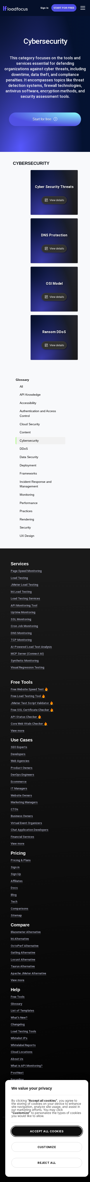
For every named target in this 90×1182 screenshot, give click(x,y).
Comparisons (19, 908)
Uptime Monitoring (23, 612)
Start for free (64, 8)
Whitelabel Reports (23, 1045)
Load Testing (19, 578)
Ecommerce (18, 781)
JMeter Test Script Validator (30, 703)
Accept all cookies (47, 1131)
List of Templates (22, 1010)
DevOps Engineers (22, 774)
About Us (17, 1059)
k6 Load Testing (21, 591)
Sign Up (16, 874)
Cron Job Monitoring (24, 626)
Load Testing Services (25, 598)
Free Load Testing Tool (26, 696)
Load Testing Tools (23, 1031)
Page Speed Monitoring (26, 571)
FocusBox (17, 1079)
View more (17, 730)
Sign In (44, 8)
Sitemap (16, 915)
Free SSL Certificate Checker (30, 709)
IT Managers (19, 788)
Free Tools (17, 996)
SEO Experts (19, 747)
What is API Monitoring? (26, 1065)
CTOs (14, 809)
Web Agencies (20, 760)
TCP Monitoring (21, 639)
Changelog (18, 1024)
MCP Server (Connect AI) (27, 653)
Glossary (16, 1003)
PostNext (17, 1072)
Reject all (47, 1162)
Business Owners (22, 816)
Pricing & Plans (21, 860)
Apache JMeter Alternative (28, 973)
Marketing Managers (24, 802)
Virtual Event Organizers (26, 823)
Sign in (15, 867)
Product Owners (21, 767)
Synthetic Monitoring (25, 660)
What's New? (19, 1017)
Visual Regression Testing (27, 667)
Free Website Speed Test (27, 689)
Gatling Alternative (23, 952)
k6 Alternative (20, 938)
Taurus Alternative (23, 966)
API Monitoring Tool (24, 605)
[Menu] (83, 8)
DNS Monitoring (21, 633)
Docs (14, 887)
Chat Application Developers (29, 829)
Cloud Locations (21, 1052)
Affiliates (16, 881)
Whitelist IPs (19, 1038)
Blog (14, 894)
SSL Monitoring (21, 619)
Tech (14, 901)
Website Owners (21, 795)
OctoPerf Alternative (24, 945)
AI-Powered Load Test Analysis (31, 646)
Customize (47, 1147)
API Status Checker (24, 716)
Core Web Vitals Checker (27, 723)
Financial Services (22, 836)
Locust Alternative (23, 959)
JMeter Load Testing (24, 584)
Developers (18, 754)
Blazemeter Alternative (26, 932)
